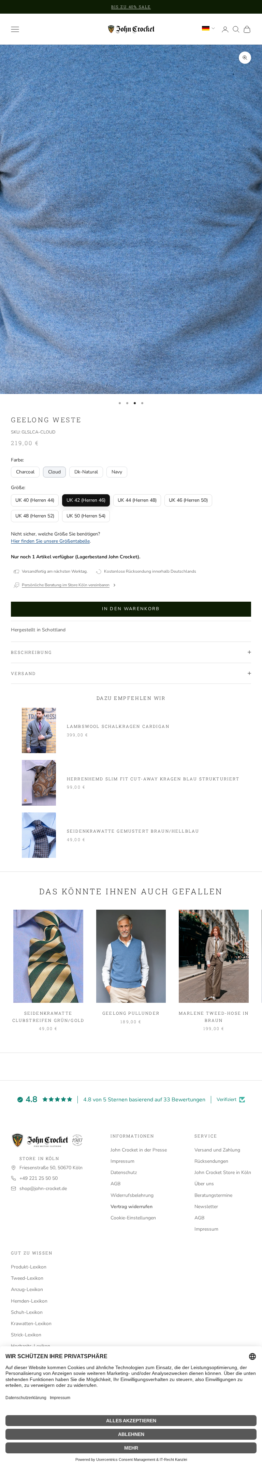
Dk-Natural (86, 472)
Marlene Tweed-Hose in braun (214, 1016)
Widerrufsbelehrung (132, 1195)
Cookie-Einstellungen (133, 1218)
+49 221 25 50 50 (38, 1178)
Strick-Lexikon (26, 1335)
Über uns (204, 1183)
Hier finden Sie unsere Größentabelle (50, 541)
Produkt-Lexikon (28, 1267)
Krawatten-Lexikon (31, 1323)
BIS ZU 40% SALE (131, 6)
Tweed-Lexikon (27, 1278)
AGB (115, 1183)
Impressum (122, 1161)
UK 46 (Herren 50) (188, 500)
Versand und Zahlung (217, 1150)
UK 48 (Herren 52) (34, 516)
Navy (117, 472)
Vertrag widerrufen (131, 1206)
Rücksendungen (211, 1161)
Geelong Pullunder (131, 1013)
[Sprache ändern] (208, 28)
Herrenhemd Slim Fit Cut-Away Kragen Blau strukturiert (153, 778)
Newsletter (206, 1206)
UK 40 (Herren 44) (34, 500)
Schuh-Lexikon (27, 1312)
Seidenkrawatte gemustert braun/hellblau (133, 831)
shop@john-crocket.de (43, 1188)
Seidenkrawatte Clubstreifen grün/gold (48, 1016)
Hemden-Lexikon (29, 1301)
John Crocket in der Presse (139, 1150)
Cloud (54, 472)
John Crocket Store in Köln (222, 1172)
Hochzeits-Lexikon (30, 1346)
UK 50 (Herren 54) (86, 516)
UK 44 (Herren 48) (137, 500)
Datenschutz (124, 1172)
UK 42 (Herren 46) (86, 500)
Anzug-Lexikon (27, 1289)
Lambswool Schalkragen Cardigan (118, 726)
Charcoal (25, 472)
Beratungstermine (213, 1195)
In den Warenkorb (131, 609)
